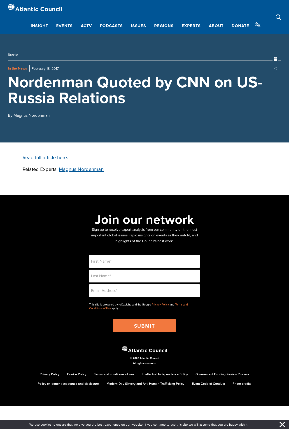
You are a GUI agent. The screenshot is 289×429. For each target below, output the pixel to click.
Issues (138, 26)
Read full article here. (45, 157)
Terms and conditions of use (114, 374)
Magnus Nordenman (81, 169)
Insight (39, 26)
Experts (191, 26)
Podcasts (111, 26)
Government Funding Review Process (222, 374)
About (216, 26)
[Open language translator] (258, 25)
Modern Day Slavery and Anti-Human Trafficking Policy (145, 383)
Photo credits (242, 383)
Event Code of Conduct (208, 383)
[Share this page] (275, 68)
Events (64, 26)
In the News (17, 68)
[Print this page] (275, 59)
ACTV (86, 26)
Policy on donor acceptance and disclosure (68, 383)
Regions (163, 26)
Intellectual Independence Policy (165, 374)
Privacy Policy (160, 304)
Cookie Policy (76, 374)
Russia (13, 54)
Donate (240, 26)
